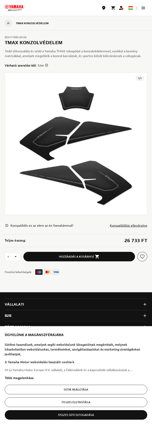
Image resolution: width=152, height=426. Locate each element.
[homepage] (14, 7)
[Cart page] (113, 8)
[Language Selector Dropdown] (131, 8)
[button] (143, 8)
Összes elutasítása (76, 402)
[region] (76, 376)
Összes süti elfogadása (76, 415)
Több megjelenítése (19, 377)
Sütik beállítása (76, 389)
